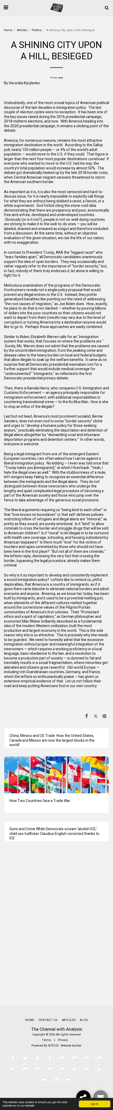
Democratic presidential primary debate (36, 378)
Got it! (94, 1104)
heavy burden (48, 355)
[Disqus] (56, 928)
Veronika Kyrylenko (24, 83)
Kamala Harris (38, 388)
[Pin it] (104, 716)
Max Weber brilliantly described (47, 621)
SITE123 (53, 1045)
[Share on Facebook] (86, 716)
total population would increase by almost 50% (57, 168)
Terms (46, 1040)
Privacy (63, 1040)
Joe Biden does (71, 304)
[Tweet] (95, 716)
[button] (5, 7)
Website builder (71, 1045)
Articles (22, 30)
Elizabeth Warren (45, 337)
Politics (37, 30)
